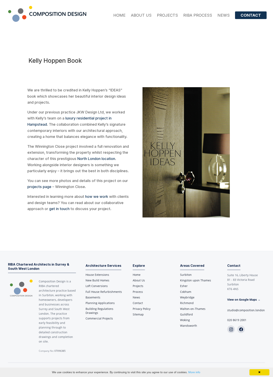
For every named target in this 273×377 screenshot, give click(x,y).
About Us (141, 16)
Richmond (187, 303)
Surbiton (186, 275)
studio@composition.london (246, 310)
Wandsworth (188, 325)
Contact (251, 15)
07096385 (60, 351)
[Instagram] (231, 329)
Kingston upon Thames (195, 280)
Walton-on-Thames (192, 309)
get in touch (59, 209)
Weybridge (187, 297)
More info (194, 372)
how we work (96, 196)
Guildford (186, 314)
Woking (185, 320)
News (223, 16)
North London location (96, 159)
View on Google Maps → (243, 299)
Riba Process (197, 16)
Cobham (185, 292)
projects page (39, 187)
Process (138, 292)
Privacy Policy (141, 309)
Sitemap (138, 314)
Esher (184, 286)
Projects (167, 16)
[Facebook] (241, 329)
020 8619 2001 (236, 320)
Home (119, 16)
